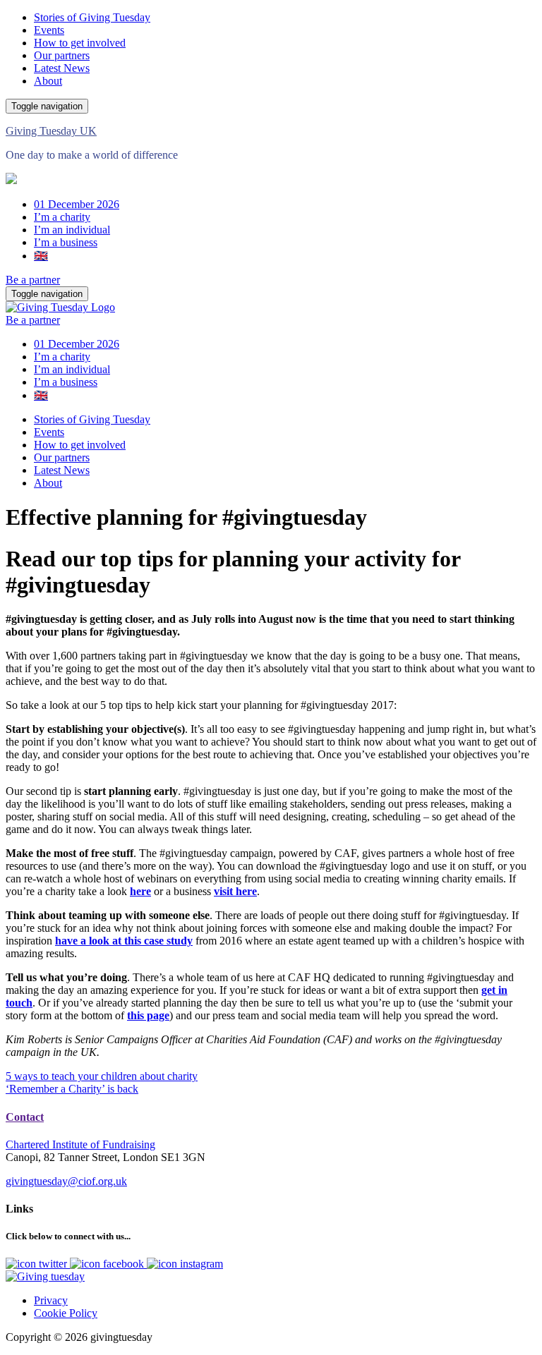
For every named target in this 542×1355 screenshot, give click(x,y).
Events (49, 30)
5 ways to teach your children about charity (102, 1076)
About (48, 81)
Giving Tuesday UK (51, 131)
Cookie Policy (65, 1313)
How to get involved (80, 43)
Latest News (62, 68)
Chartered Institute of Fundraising (80, 1144)
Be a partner (33, 280)
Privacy (51, 1300)
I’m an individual (72, 230)
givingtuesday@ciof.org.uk (66, 1181)
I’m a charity (62, 217)
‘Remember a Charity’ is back (72, 1089)
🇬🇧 (41, 256)
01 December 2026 (76, 204)
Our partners (62, 55)
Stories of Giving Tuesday (92, 17)
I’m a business (65, 242)
